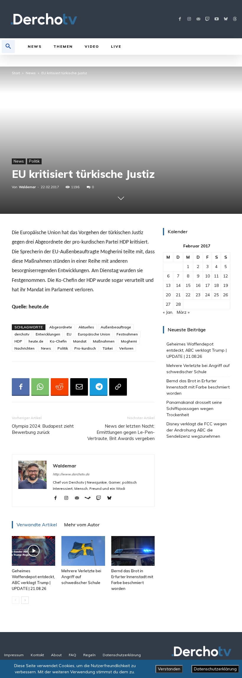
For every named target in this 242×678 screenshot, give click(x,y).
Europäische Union (94, 334)
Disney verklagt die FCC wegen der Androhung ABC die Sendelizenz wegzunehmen (196, 430)
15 (188, 285)
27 (168, 304)
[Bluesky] (226, 19)
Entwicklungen (48, 334)
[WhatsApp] (40, 387)
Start (16, 73)
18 (216, 285)
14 (178, 285)
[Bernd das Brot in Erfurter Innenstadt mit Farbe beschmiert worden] (133, 551)
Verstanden (169, 669)
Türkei (107, 348)
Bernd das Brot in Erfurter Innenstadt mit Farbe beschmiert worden (198, 387)
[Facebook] (180, 19)
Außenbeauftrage (116, 327)
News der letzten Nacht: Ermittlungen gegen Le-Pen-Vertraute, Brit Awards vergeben (121, 432)
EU (69, 334)
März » (183, 312)
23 (198, 294)
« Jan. (168, 312)
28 (178, 304)
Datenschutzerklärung (215, 669)
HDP (18, 341)
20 (168, 294)
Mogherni (129, 341)
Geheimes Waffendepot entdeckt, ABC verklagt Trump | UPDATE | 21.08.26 (196, 350)
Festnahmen (127, 334)
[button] (8, 46)
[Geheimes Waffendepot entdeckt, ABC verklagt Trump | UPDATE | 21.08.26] (33, 551)
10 (207, 276)
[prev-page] (15, 600)
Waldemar (27, 187)
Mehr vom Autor (81, 524)
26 (225, 294)
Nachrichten (24, 348)
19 (225, 285)
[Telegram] (98, 387)
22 (188, 294)
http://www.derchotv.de (71, 474)
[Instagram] (189, 19)
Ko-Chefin (58, 341)
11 (216, 276)
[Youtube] (216, 19)
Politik (34, 161)
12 (225, 276)
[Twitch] (207, 19)
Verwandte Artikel (37, 524)
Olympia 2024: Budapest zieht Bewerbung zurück (43, 429)
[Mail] (198, 19)
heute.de (36, 341)
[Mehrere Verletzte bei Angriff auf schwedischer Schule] (83, 551)
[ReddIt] (59, 387)
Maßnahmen (104, 341)
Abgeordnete (60, 327)
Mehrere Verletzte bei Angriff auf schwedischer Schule (198, 368)
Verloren (126, 348)
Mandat (79, 341)
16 (198, 285)
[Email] (79, 387)
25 (216, 294)
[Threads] (235, 19)
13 (168, 285)
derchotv (21, 334)
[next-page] (25, 600)
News (31, 73)
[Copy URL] (118, 387)
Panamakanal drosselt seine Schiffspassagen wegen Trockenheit (194, 408)
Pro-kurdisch (85, 348)
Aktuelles (86, 327)
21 (178, 294)
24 (207, 294)
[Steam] (90, 498)
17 (207, 285)
